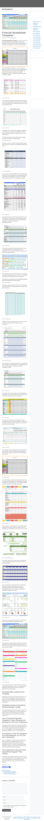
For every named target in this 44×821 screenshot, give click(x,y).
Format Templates (37, 37)
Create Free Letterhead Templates (9, 773)
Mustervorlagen (27, 819)
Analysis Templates (37, 26)
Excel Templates (36, 33)
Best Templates (34, 816)
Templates (14, 771)
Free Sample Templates (17, 816)
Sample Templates (6, 770)
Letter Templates (36, 40)
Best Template (27, 818)
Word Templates (36, 47)
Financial (4, 771)
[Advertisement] (37, 79)
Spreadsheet (9, 771)
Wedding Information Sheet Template (10, 772)
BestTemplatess (7, 9)
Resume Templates (37, 44)
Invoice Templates (37, 38)
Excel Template (21, 818)
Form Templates (36, 35)
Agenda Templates (37, 21)
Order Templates (36, 42)
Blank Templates (36, 31)
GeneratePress (7, 819)
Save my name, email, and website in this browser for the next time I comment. (15, 806)
